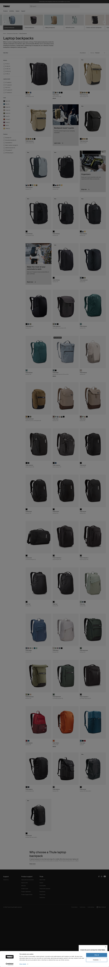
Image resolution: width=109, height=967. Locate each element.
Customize (96, 959)
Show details (22, 964)
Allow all (96, 955)
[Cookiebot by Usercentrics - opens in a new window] (9, 964)
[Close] (106, 947)
